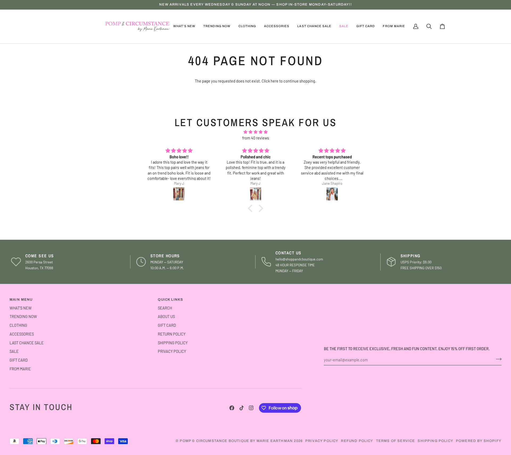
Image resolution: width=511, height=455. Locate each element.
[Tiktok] (242, 408)
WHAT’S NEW (21, 307)
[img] (255, 132)
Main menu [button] (21, 299)
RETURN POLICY (172, 334)
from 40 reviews (255, 137)
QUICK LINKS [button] (170, 299)
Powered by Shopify (478, 441)
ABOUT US (166, 316)
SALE (14, 351)
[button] (216, 26)
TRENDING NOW (23, 316)
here (274, 80)
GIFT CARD (19, 360)
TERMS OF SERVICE (395, 441)
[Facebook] (231, 408)
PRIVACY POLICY (172, 351)
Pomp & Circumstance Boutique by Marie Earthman (236, 441)
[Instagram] (251, 408)
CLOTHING (18, 325)
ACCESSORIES (22, 334)
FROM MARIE (20, 368)
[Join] (497, 359)
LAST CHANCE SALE (27, 342)
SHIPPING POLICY (173, 342)
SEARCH (165, 307)
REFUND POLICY (357, 441)
